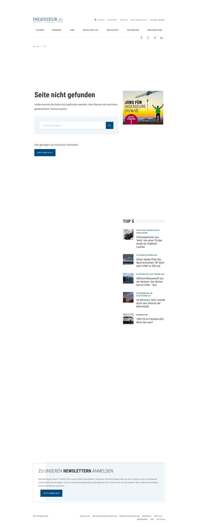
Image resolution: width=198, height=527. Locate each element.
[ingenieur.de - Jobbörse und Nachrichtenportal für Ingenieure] (48, 19)
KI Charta (161, 519)
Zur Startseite (45, 152)
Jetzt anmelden (51, 493)
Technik (40, 30)
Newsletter (112, 20)
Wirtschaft (113, 30)
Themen (101, 20)
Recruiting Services (139, 20)
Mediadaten (142, 519)
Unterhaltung (154, 30)
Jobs (72, 30)
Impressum (85, 516)
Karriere (56, 30)
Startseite (36, 46)
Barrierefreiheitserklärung (105, 516)
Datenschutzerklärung (129, 516)
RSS (152, 519)
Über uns (158, 516)
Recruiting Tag (90, 30)
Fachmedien (133, 30)
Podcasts (124, 20)
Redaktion (146, 516)
